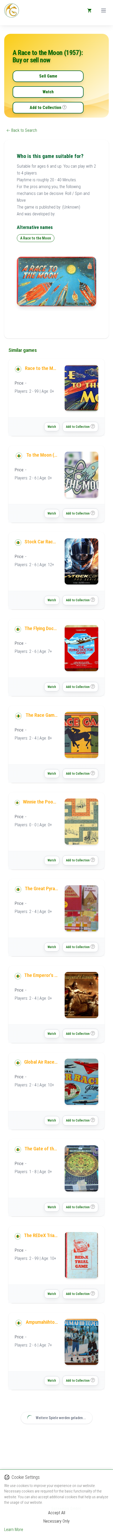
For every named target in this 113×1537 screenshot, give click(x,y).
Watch (48, 91)
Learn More (13, 1529)
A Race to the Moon (35, 238)
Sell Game (48, 76)
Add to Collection (45, 107)
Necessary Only (56, 1521)
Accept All (56, 1512)
